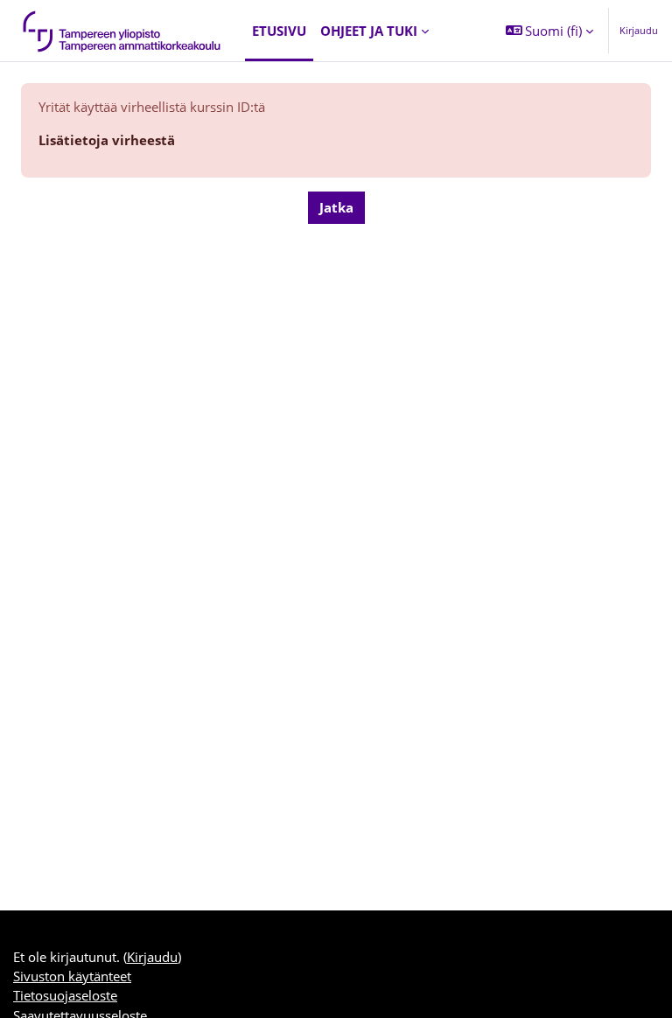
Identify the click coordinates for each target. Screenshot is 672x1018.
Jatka (336, 207)
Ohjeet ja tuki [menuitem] (368, 30)
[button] (550, 30)
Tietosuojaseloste (65, 995)
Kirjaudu (639, 30)
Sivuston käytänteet (72, 976)
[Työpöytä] (122, 30)
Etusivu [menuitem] (279, 30)
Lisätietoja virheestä (106, 140)
